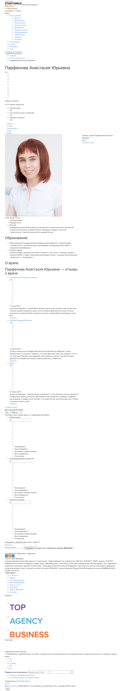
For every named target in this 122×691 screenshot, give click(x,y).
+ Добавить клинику (13, 53)
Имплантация (20, 22)
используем (12, 686)
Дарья (12, 363)
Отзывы (10, 126)
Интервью (14, 46)
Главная (13, 55)
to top (7, 683)
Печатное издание (17, 580)
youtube (13, 663)
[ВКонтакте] (6, 555)
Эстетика (18, 39)
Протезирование (21, 32)
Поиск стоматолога (17, 58)
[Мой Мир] (13, 555)
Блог (11, 49)
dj (10, 658)
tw (10, 668)
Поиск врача (14, 41)
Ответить (13, 318)
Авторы (12, 577)
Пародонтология (21, 30)
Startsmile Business (17, 582)
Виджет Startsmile (16, 589)
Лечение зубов (20, 25)
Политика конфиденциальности (22, 675)
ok (11, 666)
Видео (9, 133)
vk (10, 661)
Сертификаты (12, 128)
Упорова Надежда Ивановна (21, 320)
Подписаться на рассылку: (16, 672)
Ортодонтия (19, 27)
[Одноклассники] (9, 555)
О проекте (14, 575)
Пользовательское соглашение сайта (24, 677)
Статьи (12, 44)
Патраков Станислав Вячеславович (23, 277)
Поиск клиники (15, 15)
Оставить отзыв (88, 142)
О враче (10, 123)
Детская (18, 18)
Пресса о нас (15, 585)
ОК (8, 689)
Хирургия (18, 37)
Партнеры (14, 587)
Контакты (13, 592)
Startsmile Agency (23, 681)
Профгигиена (20, 34)
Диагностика (19, 20)
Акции (9, 130)
